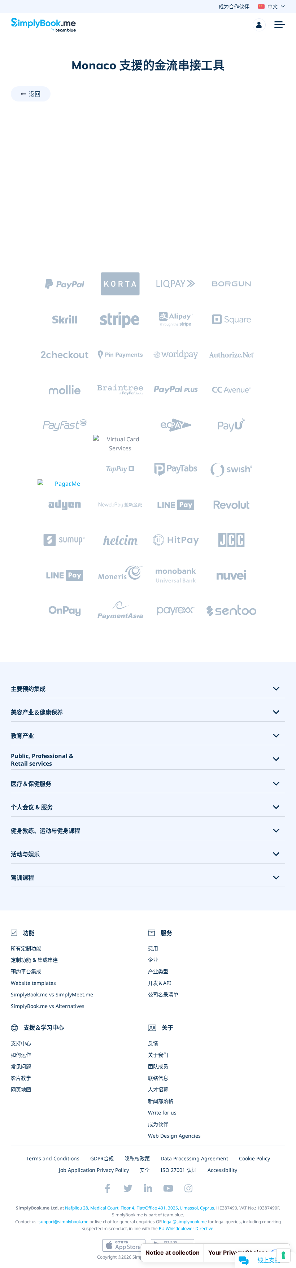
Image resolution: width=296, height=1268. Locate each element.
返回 (34, 94)
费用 (153, 948)
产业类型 (158, 971)
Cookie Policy (254, 1158)
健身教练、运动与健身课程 (45, 831)
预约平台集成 (26, 971)
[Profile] (259, 24)
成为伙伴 (158, 1124)
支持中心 (21, 1043)
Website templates (33, 982)
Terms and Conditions (52, 1158)
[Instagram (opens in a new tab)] (188, 1188)
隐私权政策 (137, 1158)
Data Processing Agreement (194, 1158)
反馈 (153, 1043)
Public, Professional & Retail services (42, 759)
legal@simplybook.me (185, 1222)
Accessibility (222, 1170)
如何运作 (21, 1054)
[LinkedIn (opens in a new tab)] (148, 1188)
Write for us (162, 1112)
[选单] (279, 25)
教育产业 (22, 736)
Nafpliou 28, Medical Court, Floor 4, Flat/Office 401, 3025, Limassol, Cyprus (139, 1208)
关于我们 (158, 1054)
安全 (145, 1170)
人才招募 (158, 1089)
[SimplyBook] (43, 25)
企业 (153, 959)
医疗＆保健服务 (31, 784)
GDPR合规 (102, 1158)
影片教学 (21, 1077)
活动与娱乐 (25, 854)
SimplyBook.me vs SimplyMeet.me (52, 994)
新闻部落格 (160, 1101)
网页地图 (21, 1089)
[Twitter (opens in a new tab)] (127, 1188)
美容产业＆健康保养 (37, 712)
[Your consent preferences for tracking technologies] (283, 1255)
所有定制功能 (26, 948)
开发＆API (159, 982)
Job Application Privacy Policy (94, 1170)
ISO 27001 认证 (179, 1170)
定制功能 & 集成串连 (34, 959)
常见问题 (21, 1066)
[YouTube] (168, 1188)
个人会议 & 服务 (32, 807)
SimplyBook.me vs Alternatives (47, 1006)
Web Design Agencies (174, 1135)
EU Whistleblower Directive (186, 1228)
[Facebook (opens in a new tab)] (107, 1188)
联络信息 (158, 1077)
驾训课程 (22, 878)
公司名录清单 (163, 994)
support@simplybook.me (63, 1222)
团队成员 (158, 1066)
